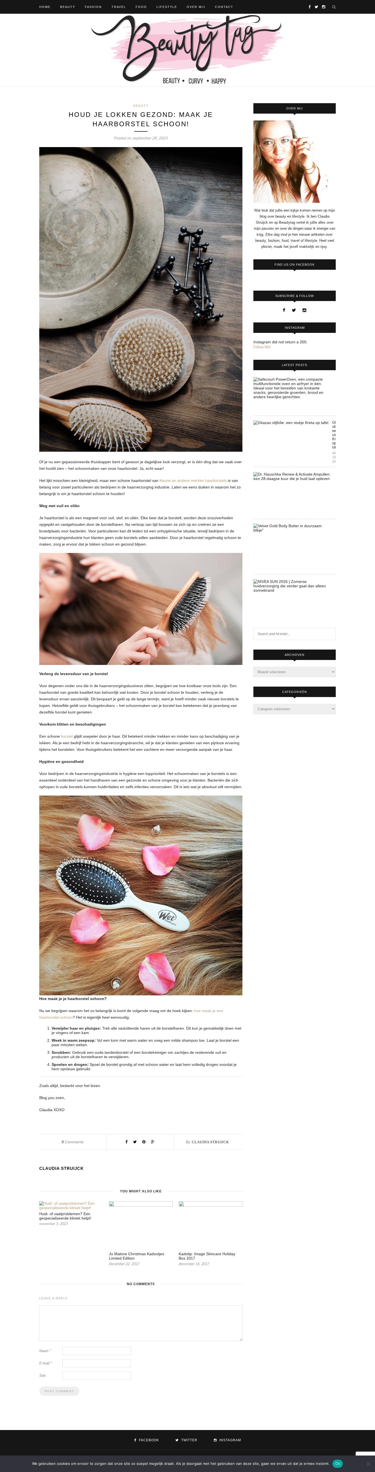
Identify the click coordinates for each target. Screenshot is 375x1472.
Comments (73, 1142)
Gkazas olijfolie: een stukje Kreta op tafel (334, 434)
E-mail (45, 1363)
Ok (337, 1463)
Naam (45, 1351)
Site (42, 1375)
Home (45, 7)
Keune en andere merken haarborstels (193, 480)
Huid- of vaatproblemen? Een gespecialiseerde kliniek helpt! (65, 1216)
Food (141, 7)
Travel (118, 7)
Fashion (93, 7)
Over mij (196, 7)
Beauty (67, 7)
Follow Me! (262, 347)
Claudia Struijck (210, 1142)
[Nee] (368, 1464)
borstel (67, 736)
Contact (224, 7)
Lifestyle (166, 7)
